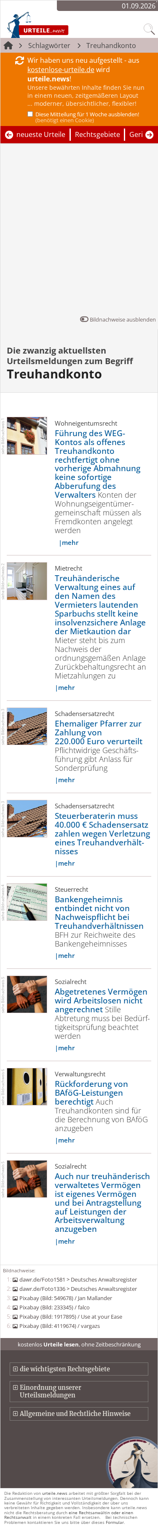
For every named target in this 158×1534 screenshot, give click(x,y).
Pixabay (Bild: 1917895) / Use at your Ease (70, 1316)
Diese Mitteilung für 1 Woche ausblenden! (87, 117)
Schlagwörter (49, 45)
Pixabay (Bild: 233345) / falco (54, 1307)
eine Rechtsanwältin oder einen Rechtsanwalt (68, 1515)
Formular (115, 1522)
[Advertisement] (79, 232)
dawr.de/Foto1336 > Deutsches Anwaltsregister (78, 1289)
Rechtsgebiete (97, 134)
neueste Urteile (40, 134)
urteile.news (54, 1493)
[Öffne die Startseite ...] (55, 24)
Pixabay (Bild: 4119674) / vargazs (59, 1326)
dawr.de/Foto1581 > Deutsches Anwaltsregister (78, 1279)
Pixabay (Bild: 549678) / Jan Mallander (65, 1298)
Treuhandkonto (111, 45)
